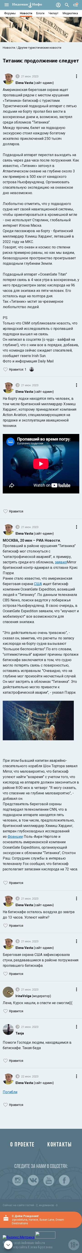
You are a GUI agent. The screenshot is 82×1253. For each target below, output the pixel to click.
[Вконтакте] (33, 1180)
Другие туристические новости (39, 47)
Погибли (10, 1092)
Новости (26, 13)
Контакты (59, 1145)
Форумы (10, 13)
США (38, 584)
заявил (61, 562)
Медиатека (70, 13)
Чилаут (54, 13)
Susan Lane (46, 1219)
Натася (33, 1219)
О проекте (22, 1145)
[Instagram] (17, 1180)
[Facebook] (64, 1180)
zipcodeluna (19, 1219)
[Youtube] (48, 1180)
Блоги (40, 13)
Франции (15, 836)
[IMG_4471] (38, 721)
